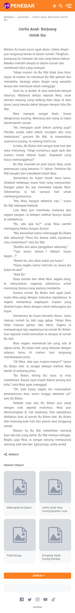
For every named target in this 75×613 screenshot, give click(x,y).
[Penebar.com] (19, 6)
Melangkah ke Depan (19, 507)
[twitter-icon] (29, 600)
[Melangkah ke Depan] (20, 487)
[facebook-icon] (22, 600)
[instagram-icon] (37, 600)
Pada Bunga (14, 555)
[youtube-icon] (45, 600)
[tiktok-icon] (53, 600)
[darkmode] (55, 5)
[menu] (68, 6)
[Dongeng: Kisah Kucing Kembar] (55, 535)
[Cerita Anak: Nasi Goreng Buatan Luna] (55, 487)
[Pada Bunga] (20, 535)
